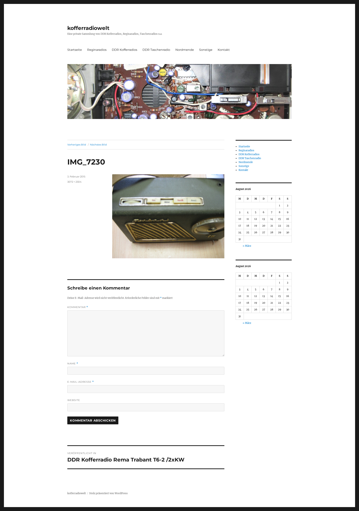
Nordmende (184, 50)
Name (72, 363)
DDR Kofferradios (124, 50)
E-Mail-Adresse (80, 381)
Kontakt (224, 50)
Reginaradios (97, 50)
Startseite (74, 50)
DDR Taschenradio (156, 50)
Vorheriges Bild (76, 144)
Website (73, 400)
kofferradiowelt (88, 28)
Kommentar (77, 307)
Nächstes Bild (98, 144)
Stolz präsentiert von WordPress (108, 493)
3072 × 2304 (74, 181)
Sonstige (205, 50)
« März (247, 245)
